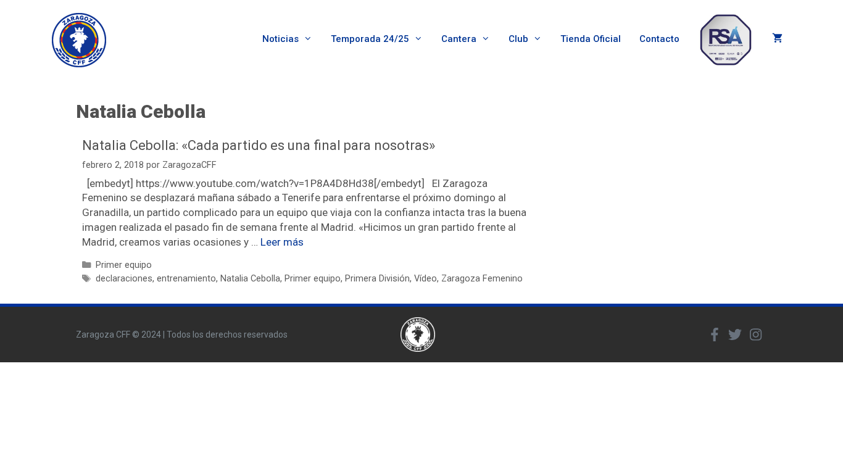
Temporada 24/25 (370, 38)
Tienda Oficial (590, 38)
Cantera (458, 38)
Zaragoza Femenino (482, 278)
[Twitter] (735, 334)
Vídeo (425, 278)
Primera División (377, 278)
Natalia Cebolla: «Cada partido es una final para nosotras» (258, 145)
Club (518, 38)
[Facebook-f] (714, 334)
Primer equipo (124, 265)
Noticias (280, 38)
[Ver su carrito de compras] (777, 39)
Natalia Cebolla (250, 278)
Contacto (659, 38)
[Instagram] (755, 334)
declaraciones (124, 278)
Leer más (282, 242)
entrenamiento (186, 278)
